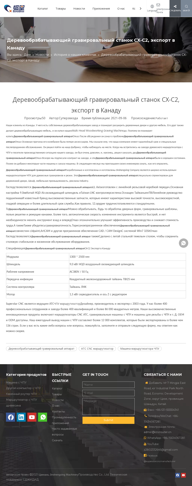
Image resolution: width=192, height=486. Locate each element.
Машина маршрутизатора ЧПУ (139, 348)
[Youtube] (31, 417)
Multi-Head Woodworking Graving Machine (98, 130)
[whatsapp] (42, 417)
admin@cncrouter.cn (157, 432)
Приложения (101, 8)
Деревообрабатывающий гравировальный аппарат (41, 348)
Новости (79, 8)
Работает (161, 118)
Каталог (43, 8)
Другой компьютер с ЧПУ (23, 388)
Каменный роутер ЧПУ (21, 394)
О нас (121, 8)
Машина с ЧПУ (16, 382)
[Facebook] (10, 417)
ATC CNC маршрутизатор (97, 348)
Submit (108, 420)
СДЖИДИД (31, 479)
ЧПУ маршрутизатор (67, 303)
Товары (61, 8)
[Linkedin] (21, 417)
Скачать (57, 440)
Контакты (58, 411)
